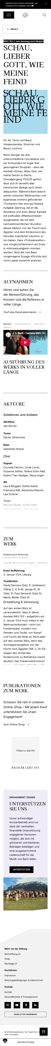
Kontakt (8, 992)
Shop (7, 958)
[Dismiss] (47, 3)
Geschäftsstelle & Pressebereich (21, 997)
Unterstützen (21, 869)
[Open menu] (8, 15)
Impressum (10, 975)
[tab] (7, 324)
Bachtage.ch (11, 963)
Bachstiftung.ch (12, 954)
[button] (5, 1041)
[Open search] (44, 15)
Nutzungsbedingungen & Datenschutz (24, 980)
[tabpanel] (25, 352)
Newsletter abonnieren (25, 1014)
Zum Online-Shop (14, 724)
